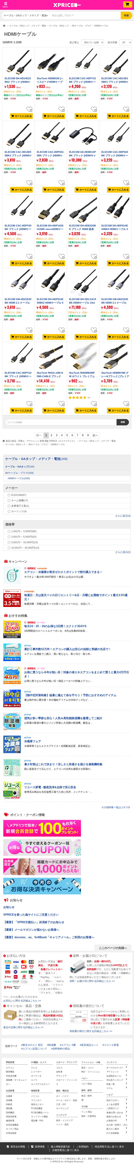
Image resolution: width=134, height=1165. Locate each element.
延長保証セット (89, 1045)
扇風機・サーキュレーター (16, 1082)
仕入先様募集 (112, 1133)
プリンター (36, 1100)
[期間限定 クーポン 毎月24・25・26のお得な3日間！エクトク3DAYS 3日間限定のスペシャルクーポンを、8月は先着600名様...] (67, 637)
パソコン (35, 1096)
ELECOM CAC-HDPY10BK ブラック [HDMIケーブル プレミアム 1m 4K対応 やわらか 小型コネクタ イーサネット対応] (18, 379)
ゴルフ (59, 1067)
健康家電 (10, 1121)
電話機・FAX (37, 1121)
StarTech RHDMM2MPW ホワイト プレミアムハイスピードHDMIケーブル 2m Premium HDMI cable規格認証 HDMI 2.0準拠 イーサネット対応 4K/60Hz (82, 383)
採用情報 (39, 1146)
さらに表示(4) (123, 515)
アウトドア (61, 1076)
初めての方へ (112, 1100)
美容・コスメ (87, 1067)
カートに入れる (23, 116)
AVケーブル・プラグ (38, 444)
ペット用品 (86, 1112)
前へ (39, 435)
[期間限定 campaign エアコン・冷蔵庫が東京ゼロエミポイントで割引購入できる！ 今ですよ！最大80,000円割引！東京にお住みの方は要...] (67, 583)
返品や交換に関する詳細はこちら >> (23, 1027)
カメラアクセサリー (40, 1084)
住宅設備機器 (12, 1125)
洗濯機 (9, 1100)
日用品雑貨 (11, 1133)
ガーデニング (62, 1108)
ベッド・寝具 (62, 1124)
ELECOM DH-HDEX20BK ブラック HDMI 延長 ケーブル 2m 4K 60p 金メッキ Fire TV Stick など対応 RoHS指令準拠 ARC (82, 234)
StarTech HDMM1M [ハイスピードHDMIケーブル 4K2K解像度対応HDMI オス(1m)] (50, 83)
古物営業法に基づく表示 (65, 1150)
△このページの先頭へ (113, 947)
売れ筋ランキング (114, 1080)
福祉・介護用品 (88, 1116)
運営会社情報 (17, 1146)
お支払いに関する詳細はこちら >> (22, 1000)
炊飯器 (9, 1104)
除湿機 (52, 1045)
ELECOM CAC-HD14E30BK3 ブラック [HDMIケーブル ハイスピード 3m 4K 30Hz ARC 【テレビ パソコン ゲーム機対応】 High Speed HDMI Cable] (115, 89)
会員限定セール (113, 1076)
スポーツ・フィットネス (66, 1082)
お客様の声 (111, 1121)
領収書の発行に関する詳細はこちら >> (91, 1031)
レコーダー (36, 1072)
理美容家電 (11, 1116)
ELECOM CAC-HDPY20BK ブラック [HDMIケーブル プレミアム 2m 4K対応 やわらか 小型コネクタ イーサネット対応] (18, 232)
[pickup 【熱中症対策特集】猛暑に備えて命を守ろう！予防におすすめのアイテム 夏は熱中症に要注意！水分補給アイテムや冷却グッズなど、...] (67, 706)
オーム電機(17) (19, 500)
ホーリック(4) (19, 511)
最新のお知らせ (113, 1116)
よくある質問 (112, 1104)
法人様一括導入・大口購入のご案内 (116, 1127)
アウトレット (112, 1072)
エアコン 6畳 (68, 1045)
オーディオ (36, 1076)
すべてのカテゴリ (114, 1067)
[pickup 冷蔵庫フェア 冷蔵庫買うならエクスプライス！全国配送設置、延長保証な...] (67, 752)
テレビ (34, 1067)
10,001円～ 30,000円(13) (25, 547)
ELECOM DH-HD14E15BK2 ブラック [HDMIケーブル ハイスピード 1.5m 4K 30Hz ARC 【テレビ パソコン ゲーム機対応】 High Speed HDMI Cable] (18, 89)
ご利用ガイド (112, 1108)
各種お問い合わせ (114, 1112)
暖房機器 (10, 1072)
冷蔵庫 (9, 1096)
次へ (95, 435)
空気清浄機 (11, 1076)
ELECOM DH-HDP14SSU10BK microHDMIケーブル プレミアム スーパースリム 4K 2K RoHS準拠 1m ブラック (50, 232)
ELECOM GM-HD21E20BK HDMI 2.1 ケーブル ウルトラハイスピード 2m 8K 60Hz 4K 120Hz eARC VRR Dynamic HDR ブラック (18, 308)
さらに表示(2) (123, 552)
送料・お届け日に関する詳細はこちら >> (92, 981)
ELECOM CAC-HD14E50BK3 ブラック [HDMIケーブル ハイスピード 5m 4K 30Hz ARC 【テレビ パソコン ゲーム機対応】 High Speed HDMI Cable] (18, 163)
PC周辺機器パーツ (40, 1112)
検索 (126, 15)
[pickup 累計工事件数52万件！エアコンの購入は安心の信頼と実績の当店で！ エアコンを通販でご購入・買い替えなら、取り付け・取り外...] (67, 660)
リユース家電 (111, 1045)
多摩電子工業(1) (20, 505)
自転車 (59, 1072)
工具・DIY (61, 1104)
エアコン (10, 1067)
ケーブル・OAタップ (15, 444)
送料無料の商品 (61, 1048)
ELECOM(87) (18, 495)
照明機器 (10, 1112)
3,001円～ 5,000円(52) (23, 536)
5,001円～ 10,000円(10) (24, 542)
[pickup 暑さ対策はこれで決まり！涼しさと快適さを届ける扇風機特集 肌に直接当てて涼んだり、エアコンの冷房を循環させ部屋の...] (67, 775)
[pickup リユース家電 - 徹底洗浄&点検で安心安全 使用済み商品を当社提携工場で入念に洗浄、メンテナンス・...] (67, 798)
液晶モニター (37, 1104)
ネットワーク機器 (39, 1116)
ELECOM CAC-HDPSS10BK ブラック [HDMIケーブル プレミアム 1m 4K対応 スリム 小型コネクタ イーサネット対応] (50, 159)
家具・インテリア (64, 1120)
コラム (109, 1088)
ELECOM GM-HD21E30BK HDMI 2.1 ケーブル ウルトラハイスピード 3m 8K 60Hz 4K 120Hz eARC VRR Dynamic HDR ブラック (114, 308)
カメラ (34, 1080)
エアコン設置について (35, 1048)
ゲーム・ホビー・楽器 (66, 1100)
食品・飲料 (86, 1096)
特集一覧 (110, 1084)
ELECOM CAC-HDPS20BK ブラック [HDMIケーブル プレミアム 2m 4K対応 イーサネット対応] (114, 157)
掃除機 (9, 1108)
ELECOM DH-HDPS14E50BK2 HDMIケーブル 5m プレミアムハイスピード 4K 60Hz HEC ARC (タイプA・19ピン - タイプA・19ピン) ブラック (50, 308)
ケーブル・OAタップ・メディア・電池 (97, 441)
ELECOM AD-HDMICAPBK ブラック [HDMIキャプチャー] (82, 156)
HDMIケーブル (58, 444)
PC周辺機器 (36, 1108)
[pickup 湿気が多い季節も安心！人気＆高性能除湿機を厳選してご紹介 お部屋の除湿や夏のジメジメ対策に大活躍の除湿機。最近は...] (67, 729)
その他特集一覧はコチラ (114, 807)
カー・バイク (62, 1096)
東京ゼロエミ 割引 (33, 1045)
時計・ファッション (90, 1072)
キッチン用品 (12, 1129)
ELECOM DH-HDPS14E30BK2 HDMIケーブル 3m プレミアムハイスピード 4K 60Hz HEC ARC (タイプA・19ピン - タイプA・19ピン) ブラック (115, 234)
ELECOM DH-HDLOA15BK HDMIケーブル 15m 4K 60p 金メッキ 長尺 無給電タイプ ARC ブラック (82, 306)
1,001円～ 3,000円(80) (23, 531)
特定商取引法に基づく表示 (109, 1146)
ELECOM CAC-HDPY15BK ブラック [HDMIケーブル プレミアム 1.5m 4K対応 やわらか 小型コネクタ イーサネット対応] (83, 85)
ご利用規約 (82, 1146)
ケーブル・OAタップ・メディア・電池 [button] (25, 15)
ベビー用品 (86, 1084)
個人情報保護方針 (60, 1146)
